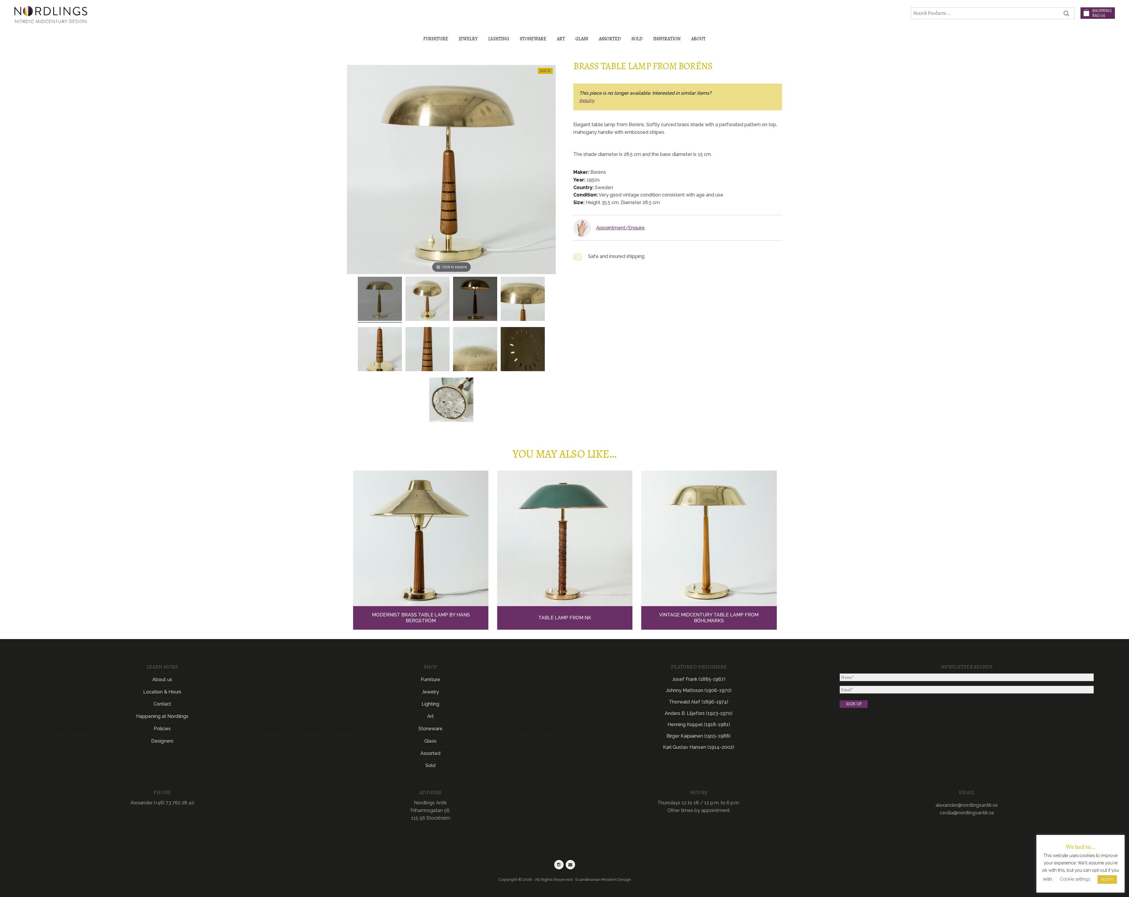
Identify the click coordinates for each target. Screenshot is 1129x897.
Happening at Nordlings (162, 716)
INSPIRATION (667, 39)
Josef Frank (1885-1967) (698, 679)
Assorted (430, 753)
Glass (430, 741)
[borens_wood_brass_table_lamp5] (380, 350)
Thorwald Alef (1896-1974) (698, 702)
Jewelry (430, 692)
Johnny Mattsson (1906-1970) (698, 690)
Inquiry (586, 100)
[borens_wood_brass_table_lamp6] (475, 350)
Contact (162, 704)
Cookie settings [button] (1075, 879)
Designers (162, 741)
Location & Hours (162, 692)
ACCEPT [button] (1107, 879)
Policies (162, 728)
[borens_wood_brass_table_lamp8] (427, 350)
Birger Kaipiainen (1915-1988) (699, 736)
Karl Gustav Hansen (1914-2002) (698, 747)
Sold (637, 39)
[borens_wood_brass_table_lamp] (380, 300)
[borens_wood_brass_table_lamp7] (523, 300)
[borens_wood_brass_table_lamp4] (427, 300)
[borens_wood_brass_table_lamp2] (475, 300)
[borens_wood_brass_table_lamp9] (451, 401)
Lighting (431, 704)
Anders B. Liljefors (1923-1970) (698, 713)
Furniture (430, 679)
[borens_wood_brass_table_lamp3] (523, 350)
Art (430, 716)
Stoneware (430, 728)
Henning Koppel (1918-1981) (698, 724)
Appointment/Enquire (620, 228)
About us (162, 679)
